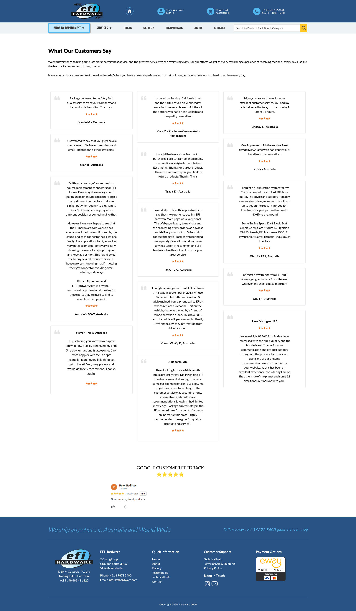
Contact (219, 28)
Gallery (148, 28)
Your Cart (222, 10)
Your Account (175, 10)
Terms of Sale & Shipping (219, 563)
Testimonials (174, 28)
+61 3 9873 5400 (273, 10)
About (198, 28)
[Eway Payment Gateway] (271, 580)
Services (102, 28)
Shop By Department (67, 28)
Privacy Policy (213, 568)
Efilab (127, 28)
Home (156, 559)
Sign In (170, 13)
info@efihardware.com (122, 580)
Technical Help (161, 577)
